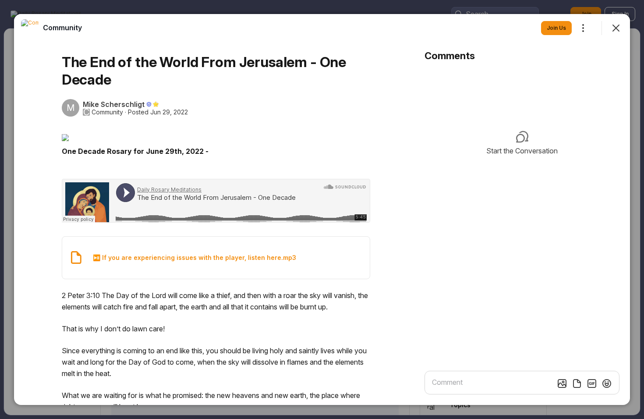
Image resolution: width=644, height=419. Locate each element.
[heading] (62, 27)
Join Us (556, 28)
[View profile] (30, 28)
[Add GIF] (592, 383)
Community (107, 112)
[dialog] (322, 209)
